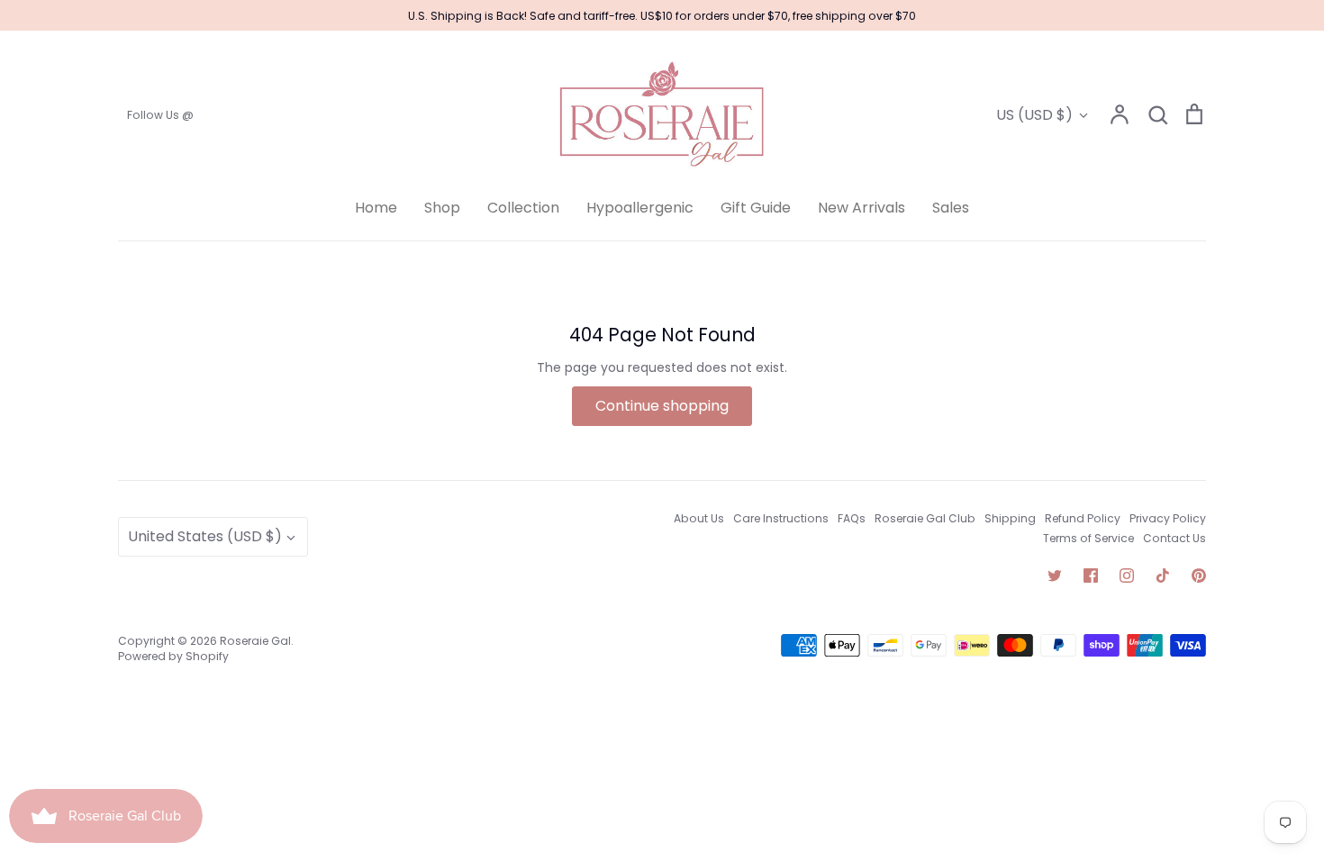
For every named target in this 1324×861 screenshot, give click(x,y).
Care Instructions (781, 518)
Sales (950, 207)
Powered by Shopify (173, 656)
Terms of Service (1088, 538)
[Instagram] (1127, 575)
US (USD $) (1034, 114)
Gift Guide (756, 207)
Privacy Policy (1167, 518)
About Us (699, 518)
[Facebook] (1091, 575)
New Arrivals (861, 207)
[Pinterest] (1199, 575)
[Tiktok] (1163, 575)
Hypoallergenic (640, 207)
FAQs (852, 518)
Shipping (1010, 518)
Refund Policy (1082, 518)
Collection (523, 207)
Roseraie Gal (255, 640)
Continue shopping (662, 405)
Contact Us (1174, 538)
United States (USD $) (205, 536)
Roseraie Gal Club (925, 518)
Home (376, 207)
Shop (442, 207)
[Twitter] (1055, 575)
